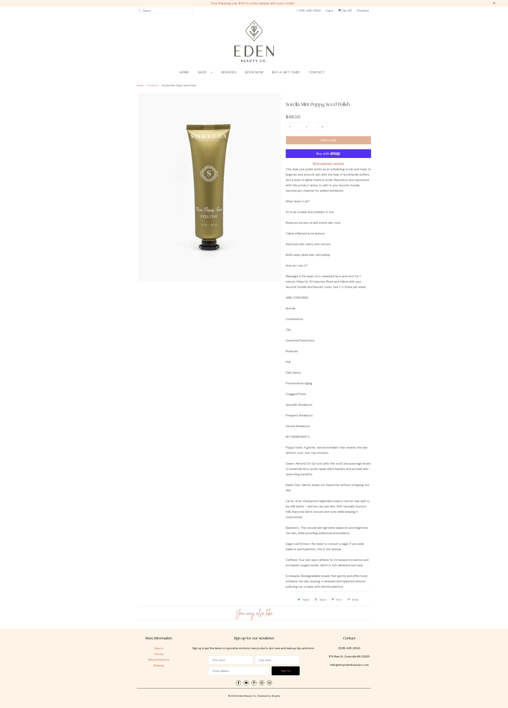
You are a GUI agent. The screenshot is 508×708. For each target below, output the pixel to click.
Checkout (363, 10)
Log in (329, 10)
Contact (317, 72)
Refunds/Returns (158, 659)
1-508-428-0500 (309, 10)
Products (153, 85)
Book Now (254, 72)
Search (158, 648)
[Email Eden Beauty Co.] (269, 682)
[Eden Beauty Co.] (254, 42)
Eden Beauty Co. (247, 695)
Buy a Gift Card (286, 72)
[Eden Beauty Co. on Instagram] (261, 682)
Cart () (346, 10)
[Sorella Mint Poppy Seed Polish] (209, 187)
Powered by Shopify (268, 695)
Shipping (158, 665)
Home (184, 72)
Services (229, 72)
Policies (159, 654)
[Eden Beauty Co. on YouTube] (246, 682)
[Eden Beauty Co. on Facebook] (238, 682)
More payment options (328, 164)
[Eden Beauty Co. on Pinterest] (254, 682)
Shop (203, 72)
